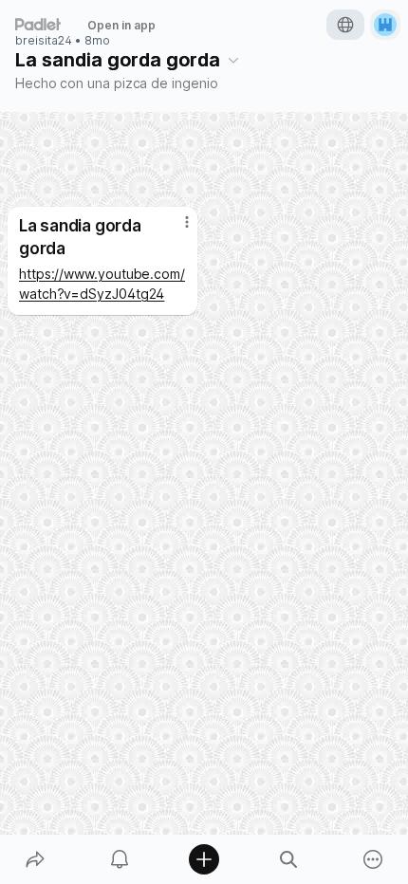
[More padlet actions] (373, 859)
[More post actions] (174, 229)
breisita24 (43, 40)
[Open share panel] (34, 859)
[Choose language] (345, 24)
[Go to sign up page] (385, 24)
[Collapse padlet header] (233, 59)
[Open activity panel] (119, 859)
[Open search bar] (289, 859)
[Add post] (203, 859)
